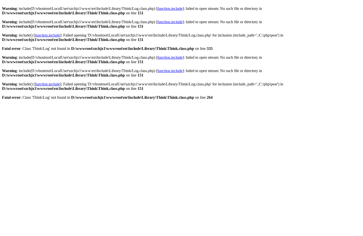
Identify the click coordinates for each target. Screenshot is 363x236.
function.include (169, 8)
